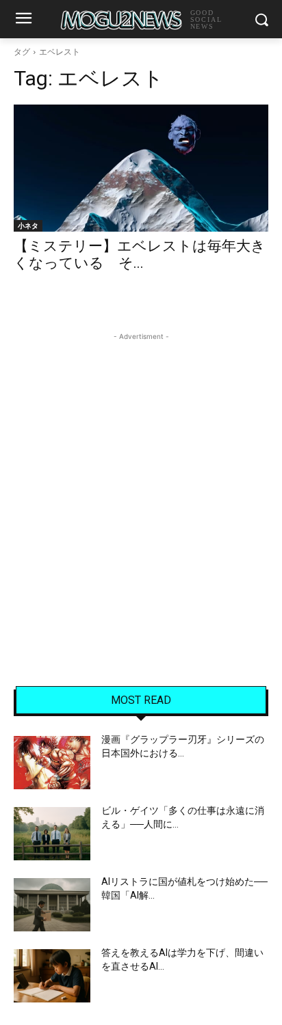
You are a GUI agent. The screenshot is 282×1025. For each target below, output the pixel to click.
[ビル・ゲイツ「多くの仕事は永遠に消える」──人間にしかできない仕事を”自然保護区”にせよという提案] (52, 833)
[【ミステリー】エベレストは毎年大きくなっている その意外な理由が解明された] (141, 168)
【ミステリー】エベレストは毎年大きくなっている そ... (140, 254)
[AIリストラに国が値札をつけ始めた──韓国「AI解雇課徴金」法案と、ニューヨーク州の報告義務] (52, 904)
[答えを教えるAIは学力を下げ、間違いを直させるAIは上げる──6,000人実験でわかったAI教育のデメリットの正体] (52, 975)
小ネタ (28, 225)
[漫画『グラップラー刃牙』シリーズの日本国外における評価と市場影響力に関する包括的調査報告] (52, 762)
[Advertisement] (141, 484)
